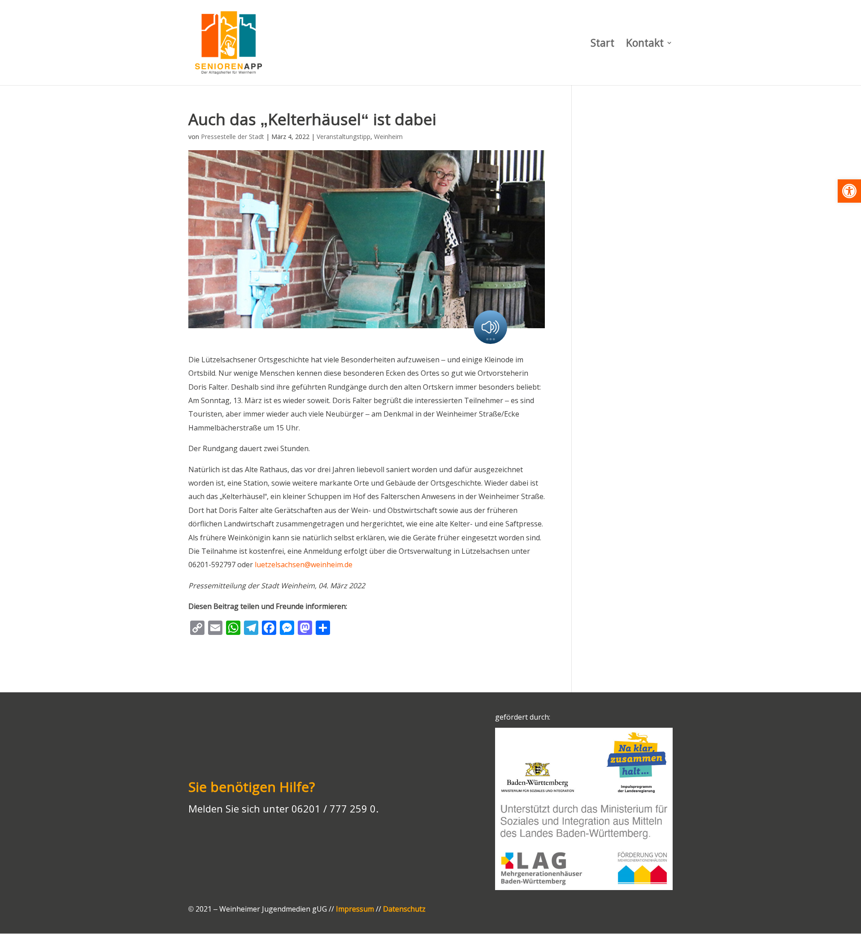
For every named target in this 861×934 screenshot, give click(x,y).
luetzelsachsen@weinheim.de (303, 564)
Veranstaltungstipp (343, 136)
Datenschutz (404, 909)
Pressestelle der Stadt (232, 136)
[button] (849, 191)
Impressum (355, 909)
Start (602, 44)
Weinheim (388, 136)
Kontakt (645, 44)
